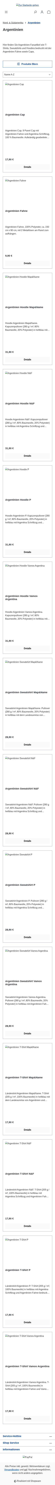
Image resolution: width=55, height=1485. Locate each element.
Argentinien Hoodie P (18, 499)
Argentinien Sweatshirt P (20, 885)
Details (27, 167)
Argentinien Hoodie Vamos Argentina (21, 598)
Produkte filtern (29, 64)
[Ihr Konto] (42, 12)
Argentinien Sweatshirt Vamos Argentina (23, 983)
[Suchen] (35, 12)
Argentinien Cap (15, 114)
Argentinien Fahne (16, 211)
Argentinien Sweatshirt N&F (22, 788)
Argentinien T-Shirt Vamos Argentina (27, 1366)
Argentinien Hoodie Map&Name (24, 307)
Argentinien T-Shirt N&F (19, 1173)
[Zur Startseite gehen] (27, 5)
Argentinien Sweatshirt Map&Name (26, 692)
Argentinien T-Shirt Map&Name (24, 1077)
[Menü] (6, 12)
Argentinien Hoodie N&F (20, 403)
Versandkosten (11, 1469)
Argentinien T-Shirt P (17, 1270)
